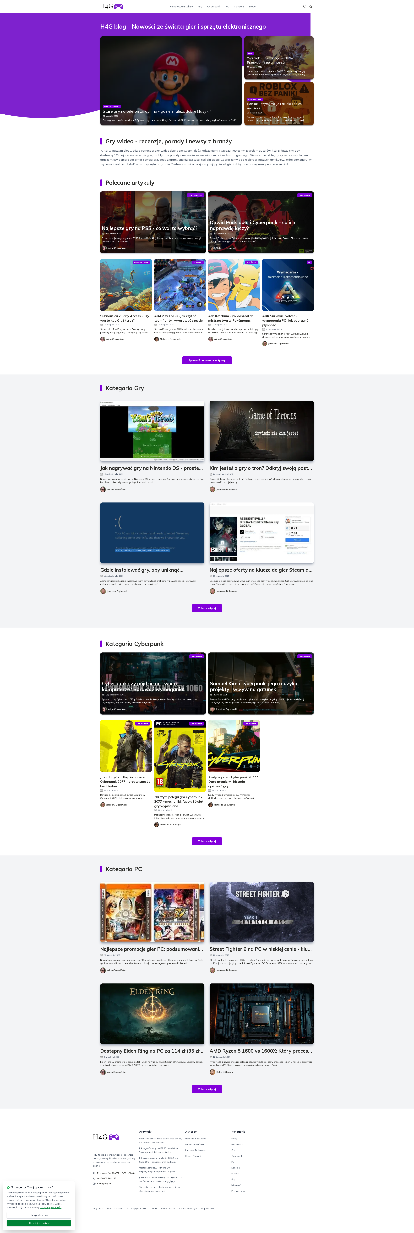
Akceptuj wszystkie (39, 1223)
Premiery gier (238, 1191)
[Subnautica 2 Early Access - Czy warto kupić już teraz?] (126, 285)
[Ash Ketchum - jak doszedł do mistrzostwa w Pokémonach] (234, 285)
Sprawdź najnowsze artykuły (207, 360)
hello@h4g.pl (104, 1183)
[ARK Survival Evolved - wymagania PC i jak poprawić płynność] (288, 285)
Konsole (239, 6)
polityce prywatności (50, 1207)
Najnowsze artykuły (181, 6)
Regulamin (98, 1208)
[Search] (305, 6)
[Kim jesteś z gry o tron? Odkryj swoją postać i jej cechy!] (262, 431)
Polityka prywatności (136, 1208)
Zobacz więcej (207, 608)
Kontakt (153, 1208)
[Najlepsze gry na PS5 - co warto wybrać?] (153, 222)
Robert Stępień (225, 1072)
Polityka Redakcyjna (188, 1208)
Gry (200, 6)
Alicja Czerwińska (117, 248)
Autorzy (191, 1131)
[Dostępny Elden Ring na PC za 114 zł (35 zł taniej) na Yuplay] (152, 1013)
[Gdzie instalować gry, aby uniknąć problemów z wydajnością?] (152, 532)
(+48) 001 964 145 (106, 1178)
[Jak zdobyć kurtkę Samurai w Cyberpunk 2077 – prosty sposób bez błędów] (126, 746)
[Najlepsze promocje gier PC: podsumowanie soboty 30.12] (152, 912)
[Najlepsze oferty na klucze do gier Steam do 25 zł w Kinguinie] (262, 532)
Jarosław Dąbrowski (227, 489)
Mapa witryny (207, 1208)
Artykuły (145, 1131)
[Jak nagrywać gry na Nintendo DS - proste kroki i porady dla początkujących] (152, 431)
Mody (252, 6)
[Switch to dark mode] (311, 6)
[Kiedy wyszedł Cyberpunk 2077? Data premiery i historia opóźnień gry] (234, 746)
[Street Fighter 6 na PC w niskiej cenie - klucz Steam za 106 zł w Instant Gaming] (262, 912)
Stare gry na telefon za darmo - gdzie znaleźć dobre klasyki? (157, 111)
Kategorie (238, 1131)
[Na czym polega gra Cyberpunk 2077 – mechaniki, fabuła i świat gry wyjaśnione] (180, 756)
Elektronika (237, 1144)
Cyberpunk (213, 6)
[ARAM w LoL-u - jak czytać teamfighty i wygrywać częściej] (180, 285)
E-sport (235, 1173)
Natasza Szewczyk (226, 248)
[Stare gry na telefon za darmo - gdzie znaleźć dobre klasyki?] (171, 80)
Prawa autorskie (115, 1208)
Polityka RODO (168, 1208)
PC (227, 6)
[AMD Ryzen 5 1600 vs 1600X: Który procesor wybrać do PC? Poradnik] (262, 1013)
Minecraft (236, 1185)
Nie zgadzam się (39, 1215)
